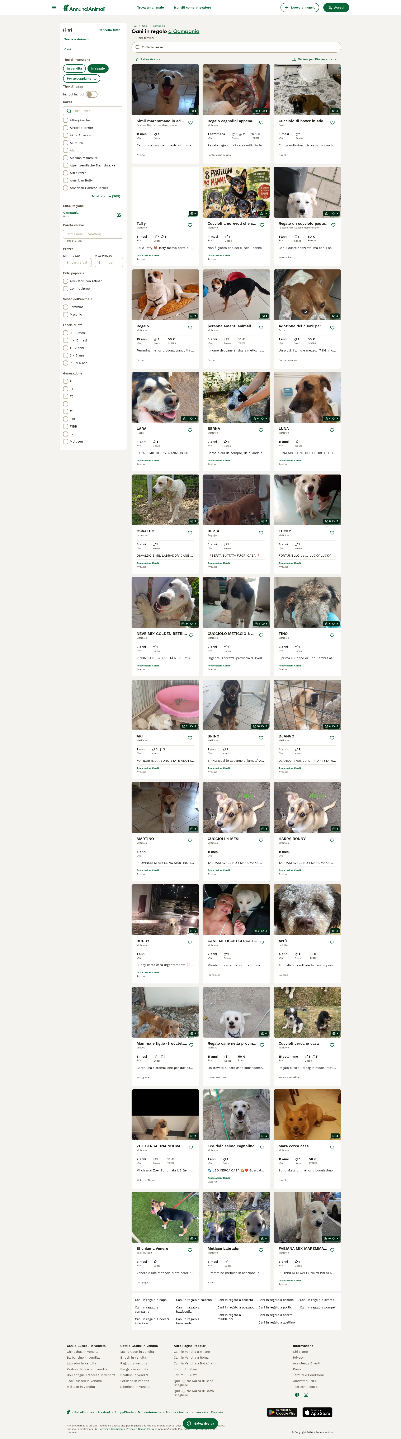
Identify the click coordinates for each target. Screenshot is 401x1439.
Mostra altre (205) (106, 196)
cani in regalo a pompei (318, 1307)
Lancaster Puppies (208, 1412)
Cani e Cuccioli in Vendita (86, 1346)
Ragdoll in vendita (133, 1363)
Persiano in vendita (134, 1381)
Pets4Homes (84, 1412)
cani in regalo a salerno (194, 1300)
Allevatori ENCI (304, 1381)
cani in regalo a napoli (152, 1300)
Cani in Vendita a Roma (191, 1357)
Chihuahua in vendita (82, 1352)
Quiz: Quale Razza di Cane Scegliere (193, 1383)
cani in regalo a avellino (277, 1322)
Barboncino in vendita (83, 1357)
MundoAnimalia (149, 1412)
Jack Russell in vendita (84, 1381)
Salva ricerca (150, 59)
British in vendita (133, 1357)
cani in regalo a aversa (317, 1300)
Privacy (298, 1357)
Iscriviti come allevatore (192, 7)
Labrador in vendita (81, 1363)
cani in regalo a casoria (276, 1300)
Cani (67, 49)
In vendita (74, 68)
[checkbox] (65, 120)
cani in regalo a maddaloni (229, 1317)
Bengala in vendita (134, 1369)
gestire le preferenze (196, 1429)
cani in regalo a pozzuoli (236, 1307)
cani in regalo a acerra (275, 1315)
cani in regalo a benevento (187, 1321)
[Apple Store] (317, 1412)
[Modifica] (119, 215)
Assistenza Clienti (306, 1363)
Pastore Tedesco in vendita (87, 1369)
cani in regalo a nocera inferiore (152, 1321)
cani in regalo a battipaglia (187, 1309)
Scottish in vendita (134, 1375)
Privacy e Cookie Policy (140, 1429)
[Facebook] (297, 1395)
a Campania (183, 31)
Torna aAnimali (76, 39)
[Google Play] (282, 1412)
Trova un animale (150, 7)
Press (297, 1369)
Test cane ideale (305, 1387)
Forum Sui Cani (185, 1369)
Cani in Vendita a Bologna (193, 1363)
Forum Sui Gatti (185, 1375)
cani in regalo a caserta (235, 1300)
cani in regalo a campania (146, 1309)
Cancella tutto (109, 30)
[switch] (92, 94)
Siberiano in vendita (135, 1387)
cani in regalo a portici (276, 1307)
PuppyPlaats (124, 1412)
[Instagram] (306, 1395)
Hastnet (104, 1412)
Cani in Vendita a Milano (192, 1352)
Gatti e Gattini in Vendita (139, 1346)
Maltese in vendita (81, 1387)
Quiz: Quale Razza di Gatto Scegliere (194, 1393)
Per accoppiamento (81, 78)
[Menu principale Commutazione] (54, 7)
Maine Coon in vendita (137, 1352)
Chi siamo (300, 1352)
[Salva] (190, 122)
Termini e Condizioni (308, 1375)
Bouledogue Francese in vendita (91, 1375)
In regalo (98, 68)
